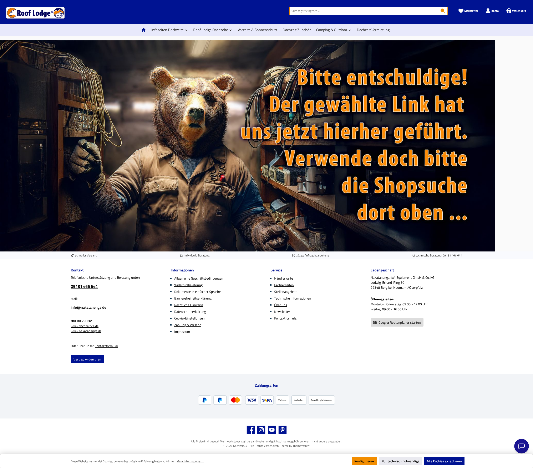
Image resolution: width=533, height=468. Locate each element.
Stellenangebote (285, 291)
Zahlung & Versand (187, 324)
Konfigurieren (364, 461)
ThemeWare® (301, 445)
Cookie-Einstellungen (189, 318)
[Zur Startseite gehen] (35, 13)
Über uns (280, 304)
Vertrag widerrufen (87, 359)
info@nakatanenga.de (88, 307)
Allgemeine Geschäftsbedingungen (198, 278)
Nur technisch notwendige (400, 461)
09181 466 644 (452, 255)
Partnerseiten (284, 284)
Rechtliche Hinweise (188, 304)
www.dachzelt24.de (84, 325)
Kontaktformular (106, 345)
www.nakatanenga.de (86, 330)
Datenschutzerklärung (190, 311)
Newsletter (282, 311)
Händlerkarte (283, 278)
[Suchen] (443, 11)
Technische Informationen (292, 298)
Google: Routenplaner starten (399, 322)
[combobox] (363, 11)
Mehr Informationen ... (190, 461)
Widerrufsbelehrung (188, 284)
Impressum (182, 331)
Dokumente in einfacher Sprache (197, 291)
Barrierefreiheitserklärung (193, 298)
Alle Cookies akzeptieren (444, 461)
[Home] (144, 30)
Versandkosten (256, 441)
